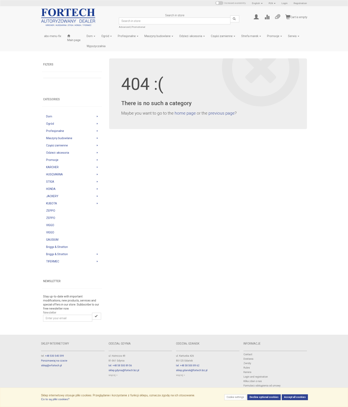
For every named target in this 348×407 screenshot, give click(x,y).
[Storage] (277, 16)
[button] (257, 3)
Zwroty (247, 363)
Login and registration (255, 376)
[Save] (96, 316)
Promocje (273, 36)
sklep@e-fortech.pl (51, 365)
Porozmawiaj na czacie (54, 360)
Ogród (105, 36)
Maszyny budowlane (157, 36)
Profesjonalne (127, 36)
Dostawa (248, 358)
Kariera (247, 372)
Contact (247, 354)
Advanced (124, 27)
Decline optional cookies (264, 397)
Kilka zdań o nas (252, 381)
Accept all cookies (295, 397)
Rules (246, 367)
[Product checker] (267, 16)
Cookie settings (235, 397)
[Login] (256, 16)
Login (285, 3)
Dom (90, 36)
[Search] (234, 19)
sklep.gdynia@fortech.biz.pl (124, 370)
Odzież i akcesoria (191, 36)
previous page (221, 113)
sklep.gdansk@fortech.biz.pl (191, 370)
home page (185, 113)
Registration (300, 3)
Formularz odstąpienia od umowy (262, 385)
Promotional (138, 27)
